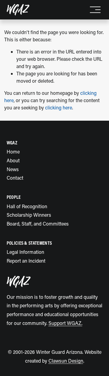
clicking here (58, 107)
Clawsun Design (65, 360)
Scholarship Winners (29, 215)
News (13, 169)
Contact (15, 177)
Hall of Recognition (27, 206)
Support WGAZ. (65, 323)
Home (13, 151)
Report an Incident (26, 260)
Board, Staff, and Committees (38, 223)
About (13, 160)
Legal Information (25, 252)
